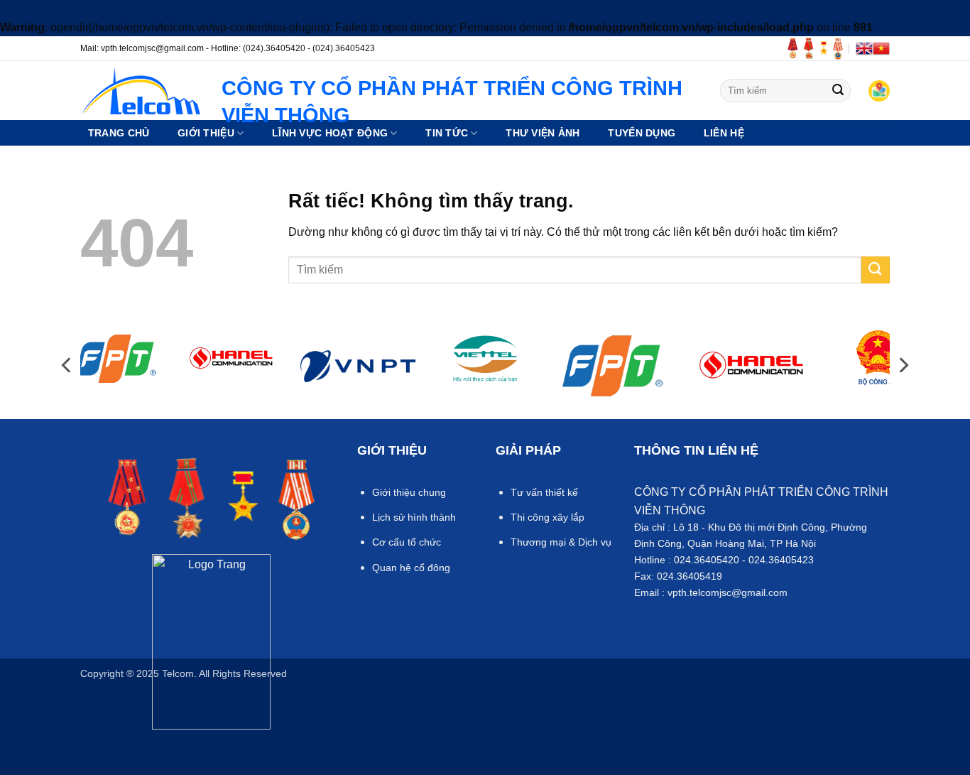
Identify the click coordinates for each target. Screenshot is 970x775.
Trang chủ (119, 133)
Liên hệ (724, 133)
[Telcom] (140, 90)
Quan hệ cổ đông (411, 567)
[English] (864, 48)
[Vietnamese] (881, 48)
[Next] (902, 365)
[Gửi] (838, 90)
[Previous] (67, 365)
